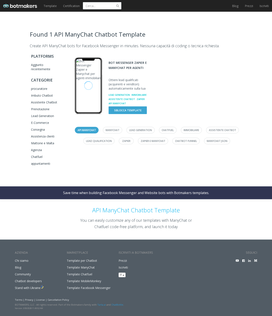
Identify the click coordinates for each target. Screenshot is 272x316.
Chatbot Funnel (186, 141)
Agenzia (36, 150)
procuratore (39, 89)
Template (50, 6)
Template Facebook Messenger (88, 288)
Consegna (38, 129)
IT (121, 275)
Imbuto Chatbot (42, 95)
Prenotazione (40, 109)
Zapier (141, 99)
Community (23, 274)
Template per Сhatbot (82, 261)
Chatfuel (36, 157)
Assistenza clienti (42, 136)
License (40, 299)
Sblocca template (128, 110)
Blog (235, 6)
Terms (18, 299)
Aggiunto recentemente (40, 67)
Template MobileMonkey (84, 281)
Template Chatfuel (79, 274)
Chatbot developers (28, 281)
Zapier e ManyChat (153, 141)
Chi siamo (21, 261)
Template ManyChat (81, 267)
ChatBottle (117, 304)
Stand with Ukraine (28, 288)
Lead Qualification (99, 141)
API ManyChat (117, 103)
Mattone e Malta (42, 143)
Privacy (29, 299)
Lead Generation (42, 116)
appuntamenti (40, 164)
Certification (71, 6)
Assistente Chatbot (44, 102)
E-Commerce (40, 123)
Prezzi (249, 6)
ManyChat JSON (217, 141)
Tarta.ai (101, 304)
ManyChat (112, 130)
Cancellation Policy (58, 299)
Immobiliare (139, 94)
